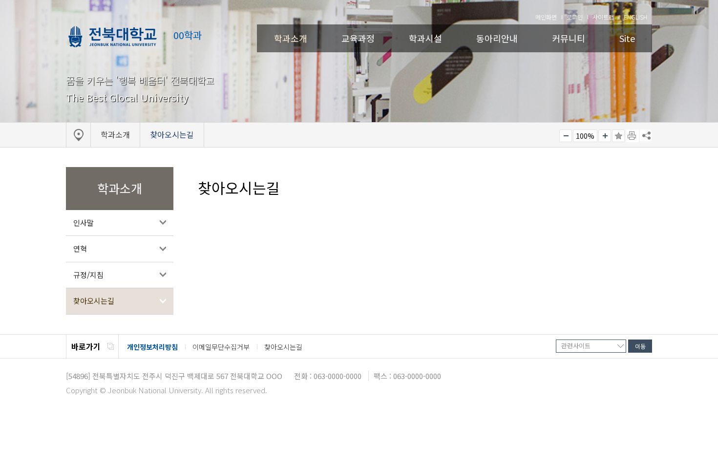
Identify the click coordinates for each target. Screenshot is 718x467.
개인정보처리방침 (152, 347)
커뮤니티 (568, 38)
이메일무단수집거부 (221, 347)
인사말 (83, 222)
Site (627, 38)
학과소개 (290, 38)
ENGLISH (635, 17)
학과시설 (425, 38)
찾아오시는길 (93, 301)
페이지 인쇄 (632, 135)
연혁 (80, 248)
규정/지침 (88, 275)
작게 (565, 135)
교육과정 (358, 38)
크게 (604, 135)
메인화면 (546, 17)
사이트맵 (603, 17)
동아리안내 (497, 38)
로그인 (575, 17)
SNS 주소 (646, 135)
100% (585, 136)
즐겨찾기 (618, 135)
